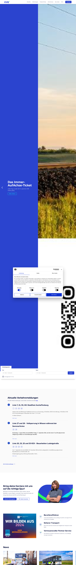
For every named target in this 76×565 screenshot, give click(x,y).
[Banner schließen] (61, 269)
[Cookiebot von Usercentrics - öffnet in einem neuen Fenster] (54, 269)
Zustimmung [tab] (21, 273)
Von (3, 370)
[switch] (31, 290)
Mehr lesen (14, 418)
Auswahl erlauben (38, 294)
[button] (28, 2)
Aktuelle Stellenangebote (10, 499)
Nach (37, 370)
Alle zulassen (54, 294)
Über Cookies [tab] (54, 273)
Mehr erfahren (12, 193)
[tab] (5, 367)
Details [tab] (38, 273)
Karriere (68, 2)
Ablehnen (22, 294)
